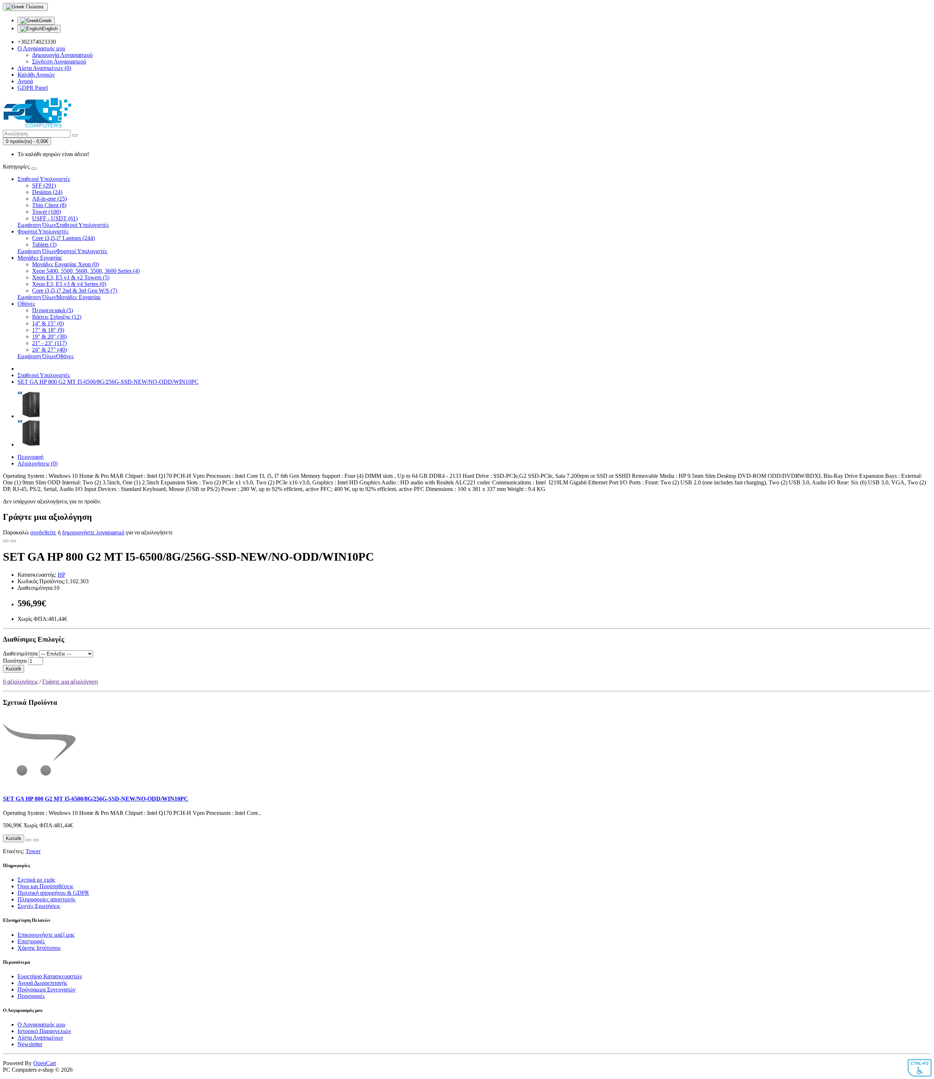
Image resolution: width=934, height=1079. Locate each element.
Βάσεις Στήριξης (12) (56, 317)
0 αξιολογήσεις (20, 681)
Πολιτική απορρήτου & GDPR (53, 893)
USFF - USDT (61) (55, 218)
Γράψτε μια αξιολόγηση (70, 681)
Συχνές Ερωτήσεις (39, 906)
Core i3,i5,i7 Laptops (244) (63, 238)
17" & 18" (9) (48, 330)
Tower (33, 851)
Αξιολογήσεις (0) (38, 463)
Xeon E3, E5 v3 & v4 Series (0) (69, 284)
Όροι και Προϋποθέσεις (45, 886)
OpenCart (44, 1063)
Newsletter (30, 1044)
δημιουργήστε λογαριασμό (93, 532)
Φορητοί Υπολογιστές (43, 231)
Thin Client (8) (49, 205)
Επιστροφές (31, 941)
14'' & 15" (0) (48, 323)
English (50, 28)
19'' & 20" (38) (49, 336)
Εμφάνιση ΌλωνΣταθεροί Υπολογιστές (63, 225)
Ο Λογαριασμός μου (41, 1024)
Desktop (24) (47, 192)
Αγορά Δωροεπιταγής (42, 983)
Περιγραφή (30, 457)
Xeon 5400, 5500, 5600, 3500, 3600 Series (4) (86, 271)
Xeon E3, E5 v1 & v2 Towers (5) (70, 277)
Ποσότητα (15, 661)
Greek (45, 20)
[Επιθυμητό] (6, 541)
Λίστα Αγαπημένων (40, 1037)
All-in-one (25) (49, 199)
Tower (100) (46, 212)
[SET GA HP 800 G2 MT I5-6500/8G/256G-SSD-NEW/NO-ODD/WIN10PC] (31, 416)
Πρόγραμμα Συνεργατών (47, 989)
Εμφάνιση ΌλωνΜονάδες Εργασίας (59, 297)
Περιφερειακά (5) (52, 310)
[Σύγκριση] (13, 541)
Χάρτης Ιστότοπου (39, 948)
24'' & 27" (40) (49, 350)
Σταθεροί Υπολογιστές (44, 179)
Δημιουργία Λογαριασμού (62, 55)
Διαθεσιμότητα (20, 653)
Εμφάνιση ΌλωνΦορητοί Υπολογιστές (62, 251)
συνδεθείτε (43, 532)
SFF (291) (44, 185)
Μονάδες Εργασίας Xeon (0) (65, 264)
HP (61, 575)
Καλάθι (13, 669)
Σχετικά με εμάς (36, 880)
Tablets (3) (44, 244)
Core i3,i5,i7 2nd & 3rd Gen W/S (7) (74, 290)
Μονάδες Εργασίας (40, 258)
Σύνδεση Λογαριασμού (59, 61)
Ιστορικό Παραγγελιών (44, 1031)
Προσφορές (31, 996)
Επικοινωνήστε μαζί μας (46, 935)
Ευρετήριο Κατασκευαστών (50, 976)
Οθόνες (26, 304)
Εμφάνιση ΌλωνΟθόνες (46, 356)
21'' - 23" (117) (49, 343)
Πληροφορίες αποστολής (47, 899)
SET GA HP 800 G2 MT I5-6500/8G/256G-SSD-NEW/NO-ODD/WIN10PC (108, 382)
